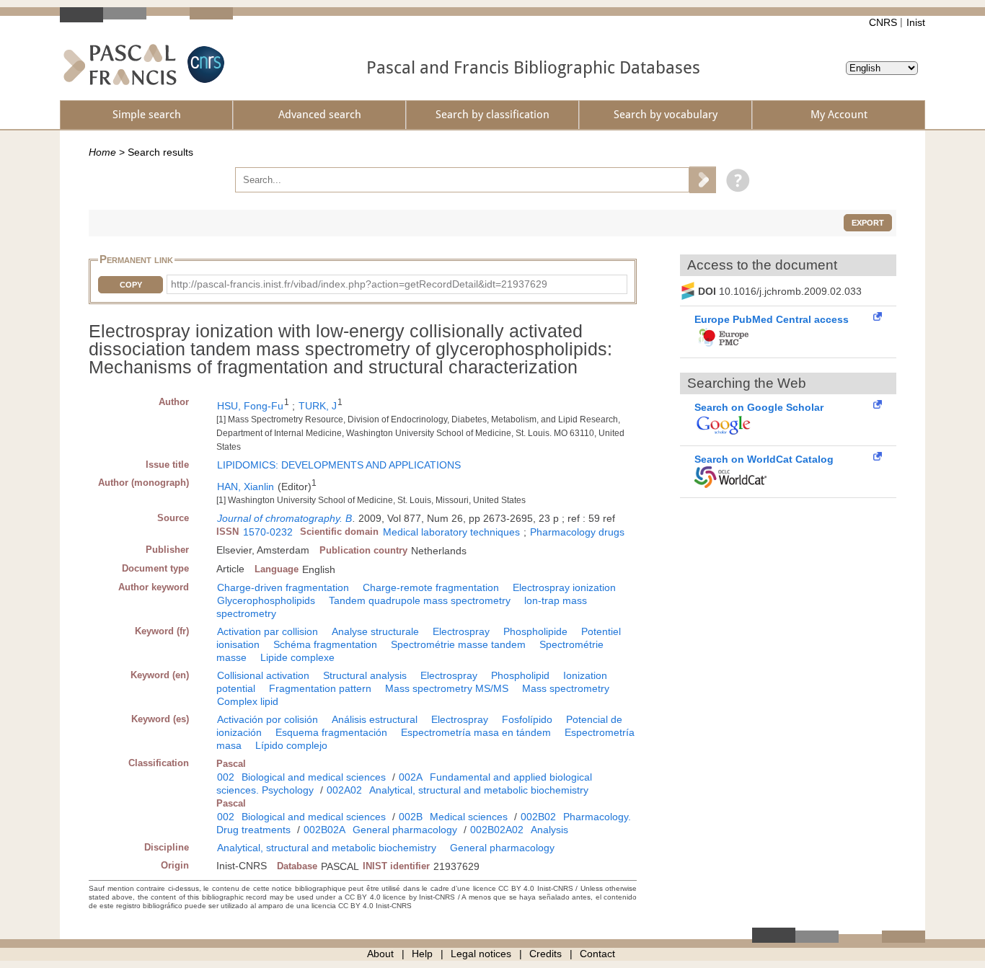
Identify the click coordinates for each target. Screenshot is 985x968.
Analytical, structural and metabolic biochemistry (478, 790)
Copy (131, 284)
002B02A (324, 829)
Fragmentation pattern (320, 688)
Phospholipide (535, 631)
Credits (545, 953)
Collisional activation (263, 675)
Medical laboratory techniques (451, 532)
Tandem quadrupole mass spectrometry (420, 600)
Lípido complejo (291, 745)
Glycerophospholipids (266, 600)
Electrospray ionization (564, 587)
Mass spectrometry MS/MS (446, 688)
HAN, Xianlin (245, 486)
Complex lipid (247, 701)
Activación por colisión (267, 719)
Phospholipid (520, 675)
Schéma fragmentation (325, 644)
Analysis (549, 829)
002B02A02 (497, 829)
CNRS (883, 22)
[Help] (734, 179)
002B (411, 816)
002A (411, 777)
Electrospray (461, 631)
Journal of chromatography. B (284, 518)
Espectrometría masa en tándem (476, 732)
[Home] (120, 64)
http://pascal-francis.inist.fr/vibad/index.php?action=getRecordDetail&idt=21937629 (359, 284)
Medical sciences (469, 816)
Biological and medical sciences (314, 777)
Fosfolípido (527, 719)
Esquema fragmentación (331, 732)
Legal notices (481, 953)
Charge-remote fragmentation (431, 587)
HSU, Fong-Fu (250, 406)
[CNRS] (204, 64)
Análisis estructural (375, 719)
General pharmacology (405, 829)
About (380, 953)
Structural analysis (365, 675)
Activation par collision (267, 631)
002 (225, 777)
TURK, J (318, 406)
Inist (915, 22)
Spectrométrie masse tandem (458, 644)
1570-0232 (268, 532)
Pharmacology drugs (577, 532)
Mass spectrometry (565, 688)
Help (422, 953)
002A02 (344, 790)
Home (102, 152)
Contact (597, 953)
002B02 (538, 816)
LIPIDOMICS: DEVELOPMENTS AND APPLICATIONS (339, 465)
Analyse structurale (375, 631)
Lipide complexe (297, 657)
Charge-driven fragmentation (283, 587)
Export (868, 222)
